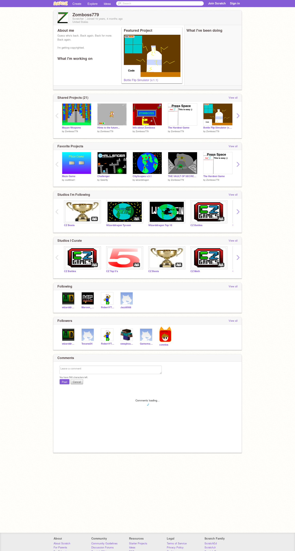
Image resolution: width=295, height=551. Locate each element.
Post (64, 382)
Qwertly (104, 179)
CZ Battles (196, 225)
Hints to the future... (108, 127)
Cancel (77, 382)
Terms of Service (177, 543)
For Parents (60, 547)
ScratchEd (210, 543)
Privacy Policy (175, 547)
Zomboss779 (71, 131)
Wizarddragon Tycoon (118, 225)
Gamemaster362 (146, 343)
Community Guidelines (104, 543)
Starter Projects (138, 543)
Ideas (107, 3)
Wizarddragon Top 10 (160, 225)
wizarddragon (142, 179)
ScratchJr (210, 547)
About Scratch (62, 543)
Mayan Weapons (71, 127)
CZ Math (195, 271)
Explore (92, 3)
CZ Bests (69, 225)
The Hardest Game (178, 127)
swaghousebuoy (127, 343)
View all (233, 97)
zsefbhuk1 (70, 179)
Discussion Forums (102, 547)
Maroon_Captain (88, 307)
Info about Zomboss (144, 127)
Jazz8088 (125, 307)
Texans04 (87, 343)
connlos (163, 344)
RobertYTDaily (107, 307)
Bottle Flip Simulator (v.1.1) (141, 80)
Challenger (103, 176)
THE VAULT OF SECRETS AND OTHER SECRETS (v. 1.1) (182, 176)
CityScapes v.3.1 (142, 176)
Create (76, 3)
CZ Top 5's (112, 271)
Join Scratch (217, 3)
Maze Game (68, 176)
